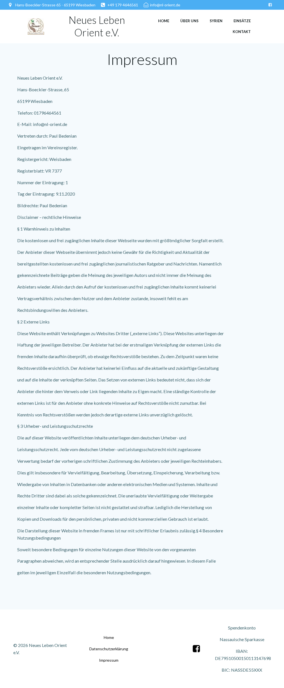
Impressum (108, 660)
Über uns (189, 21)
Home (163, 21)
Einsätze (242, 21)
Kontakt (242, 31)
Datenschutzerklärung (108, 648)
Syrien (216, 21)
